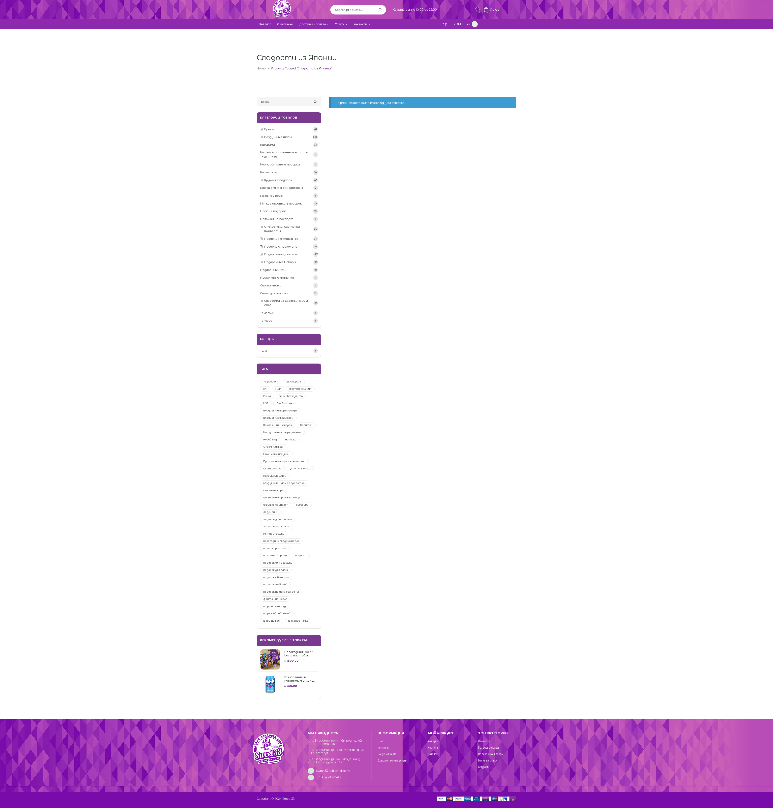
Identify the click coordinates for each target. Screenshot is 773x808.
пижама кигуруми (275, 555)
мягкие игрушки (273, 533)
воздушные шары (274, 475)
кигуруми (302, 504)
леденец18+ (271, 512)
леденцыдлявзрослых (277, 519)
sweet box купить (291, 396)
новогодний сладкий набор (281, 540)
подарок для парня (275, 569)
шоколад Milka (298, 620)
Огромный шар (273, 446)
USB (265, 403)
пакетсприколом (274, 548)
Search (380, 9)
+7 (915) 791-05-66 (455, 24)
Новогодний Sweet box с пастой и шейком (298, 653)
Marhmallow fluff (300, 388)
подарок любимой (275, 584)
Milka (267, 396)
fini (265, 388)
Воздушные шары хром (278, 417)
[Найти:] (289, 101)
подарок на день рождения (281, 591)
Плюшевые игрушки (276, 454)
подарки (300, 555)
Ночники (290, 439)
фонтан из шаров (275, 598)
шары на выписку (274, 606)
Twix (263, 350)
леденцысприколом (276, 526)
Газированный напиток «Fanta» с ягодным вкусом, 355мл (298, 679)
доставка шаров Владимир (281, 497)
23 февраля (294, 381)
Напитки (306, 425)
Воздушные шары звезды (280, 410)
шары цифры (271, 620)
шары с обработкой (276, 613)
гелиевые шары (273, 490)
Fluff (278, 388)
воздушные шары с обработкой (284, 483)
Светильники (272, 468)
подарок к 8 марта (276, 577)
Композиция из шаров (277, 425)
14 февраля (270, 381)
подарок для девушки (277, 562)
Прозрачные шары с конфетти (284, 461)
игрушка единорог (275, 504)
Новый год (270, 439)
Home (261, 68)
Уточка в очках (300, 468)
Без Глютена (285, 403)
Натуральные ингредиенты (282, 432)
